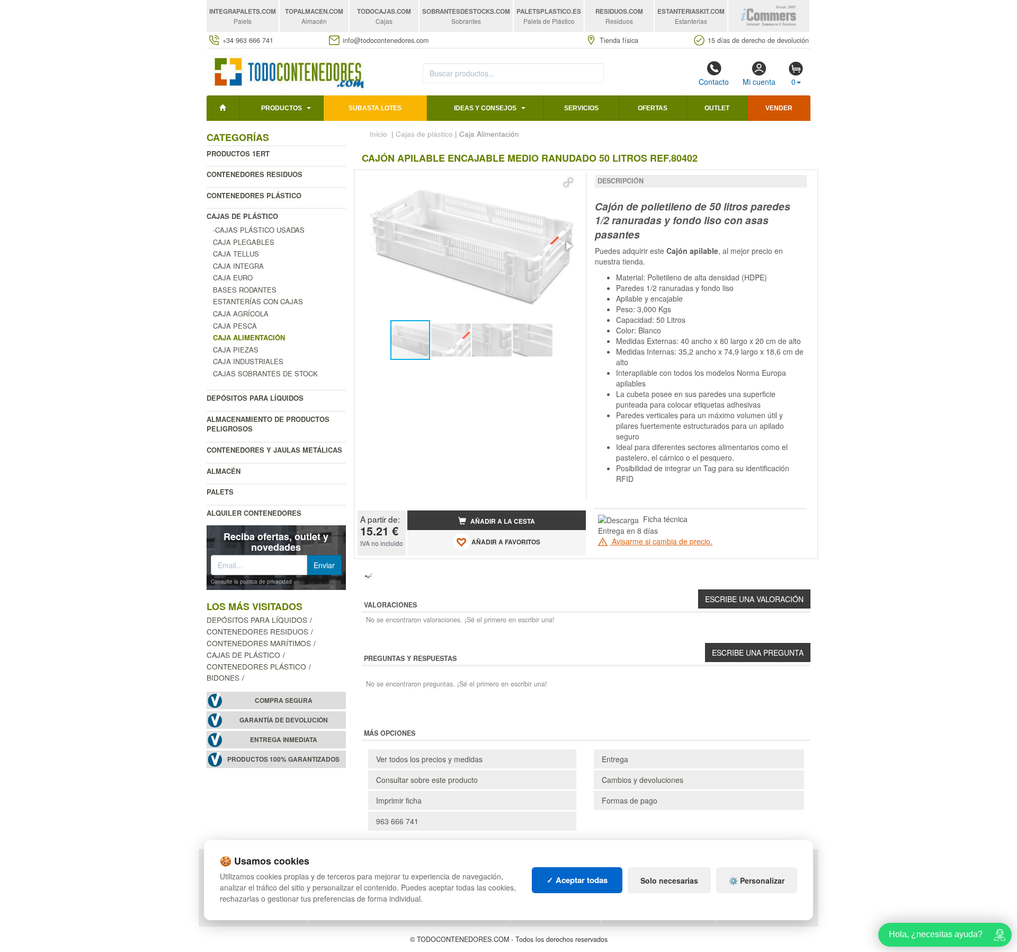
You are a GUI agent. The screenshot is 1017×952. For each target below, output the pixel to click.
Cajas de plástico (242, 216)
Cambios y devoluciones (642, 779)
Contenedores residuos (254, 174)
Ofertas (652, 108)
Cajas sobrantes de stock (265, 373)
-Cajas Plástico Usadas (259, 230)
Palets (220, 492)
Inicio (378, 134)
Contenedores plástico (254, 195)
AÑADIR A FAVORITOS (505, 541)
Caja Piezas (235, 350)
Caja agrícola (241, 313)
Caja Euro (233, 277)
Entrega (615, 759)
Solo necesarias (669, 880)
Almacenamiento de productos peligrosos (268, 424)
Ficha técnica (665, 519)
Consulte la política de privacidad (251, 581)
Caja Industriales (248, 361)
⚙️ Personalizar (756, 880)
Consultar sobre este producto (427, 779)
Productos (281, 108)
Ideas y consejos (485, 108)
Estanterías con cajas (258, 301)
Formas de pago (629, 800)
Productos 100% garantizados (283, 759)
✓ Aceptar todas (577, 880)
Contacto (714, 81)
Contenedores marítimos (259, 643)
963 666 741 (397, 821)
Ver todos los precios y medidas (429, 759)
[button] (568, 182)
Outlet (716, 108)
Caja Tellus (236, 254)
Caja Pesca (235, 326)
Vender (778, 108)
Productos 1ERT (238, 153)
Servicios (581, 108)
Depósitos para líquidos (255, 398)
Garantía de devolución (283, 720)
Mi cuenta (759, 81)
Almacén (223, 471)
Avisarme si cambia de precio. (661, 541)
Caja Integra (238, 266)
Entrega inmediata (283, 739)
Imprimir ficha (399, 800)
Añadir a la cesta (502, 521)
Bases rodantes (244, 290)
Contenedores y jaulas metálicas (274, 450)
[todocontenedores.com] (288, 70)
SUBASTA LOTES (375, 108)
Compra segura (284, 700)
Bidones (223, 677)
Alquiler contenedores (254, 513)
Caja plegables (243, 242)
